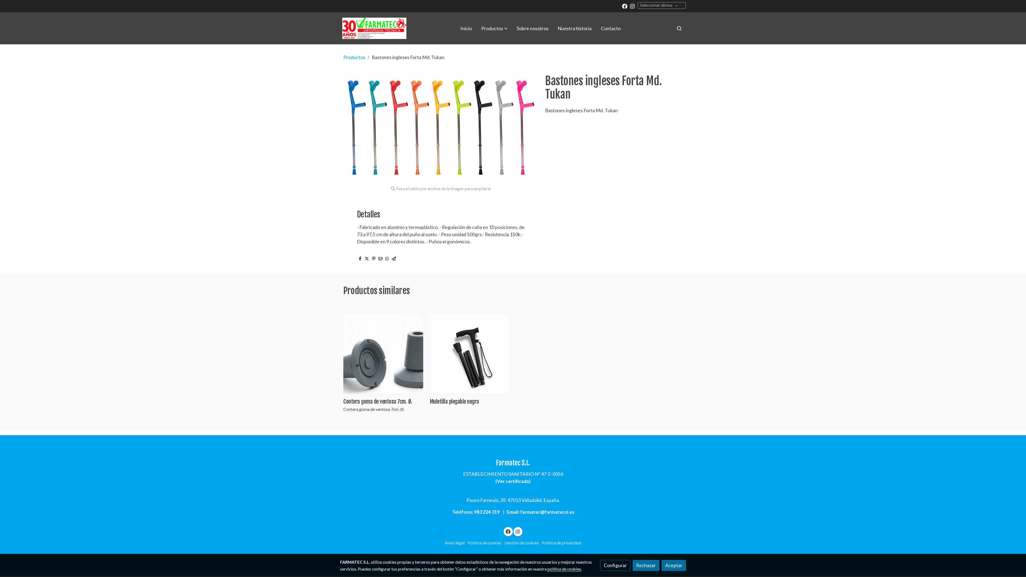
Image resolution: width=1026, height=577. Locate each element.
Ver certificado (513, 481)
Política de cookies (485, 542)
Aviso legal (455, 542)
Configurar (615, 565)
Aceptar (673, 565)
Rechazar (646, 565)
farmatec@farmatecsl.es (547, 512)
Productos (354, 57)
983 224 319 (487, 512)
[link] (374, 28)
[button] (494, 28)
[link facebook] (624, 6)
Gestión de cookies (522, 542)
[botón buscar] (679, 28)
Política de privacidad (561, 542)
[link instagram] (632, 6)
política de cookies (564, 569)
